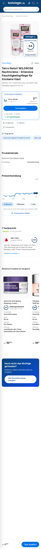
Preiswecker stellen (22, 213)
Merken (21, 123)
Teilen (36, 63)
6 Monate (20, 204)
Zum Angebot (20, 108)
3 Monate (8, 204)
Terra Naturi (6, 63)
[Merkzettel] (33, 3)
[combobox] (21, 9)
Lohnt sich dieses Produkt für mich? (17, 138)
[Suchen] (37, 9)
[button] (20, 188)
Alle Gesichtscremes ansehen (17, 379)
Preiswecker (10, 127)
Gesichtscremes (22, 16)
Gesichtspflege (7, 16)
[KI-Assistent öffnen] (29, 3)
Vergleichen (9, 123)
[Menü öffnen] (3, 3)
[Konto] (37, 3)
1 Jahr (33, 204)
